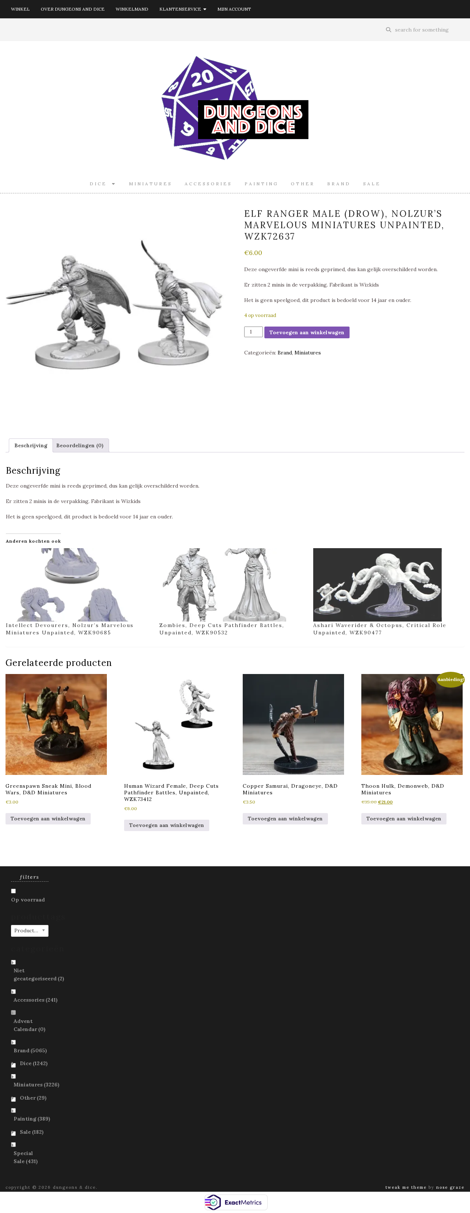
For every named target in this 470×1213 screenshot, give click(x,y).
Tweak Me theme (406, 1187)
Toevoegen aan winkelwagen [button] (48, 818)
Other (303, 183)
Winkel (20, 9)
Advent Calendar (30, 1025)
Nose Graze (450, 1187)
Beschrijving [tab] (30, 445)
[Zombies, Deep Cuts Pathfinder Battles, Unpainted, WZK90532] (232, 585)
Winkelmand (132, 9)
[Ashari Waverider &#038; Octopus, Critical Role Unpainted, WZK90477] (386, 585)
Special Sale (26, 1157)
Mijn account (234, 9)
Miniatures (150, 183)
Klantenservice (181, 9)
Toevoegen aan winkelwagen (307, 332)
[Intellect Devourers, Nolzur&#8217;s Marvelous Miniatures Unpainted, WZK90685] (79, 585)
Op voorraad (28, 899)
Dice (101, 183)
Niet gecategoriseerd (39, 974)
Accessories (208, 183)
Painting (261, 183)
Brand (339, 183)
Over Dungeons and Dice (73, 9)
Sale (372, 183)
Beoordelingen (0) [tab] (80, 445)
